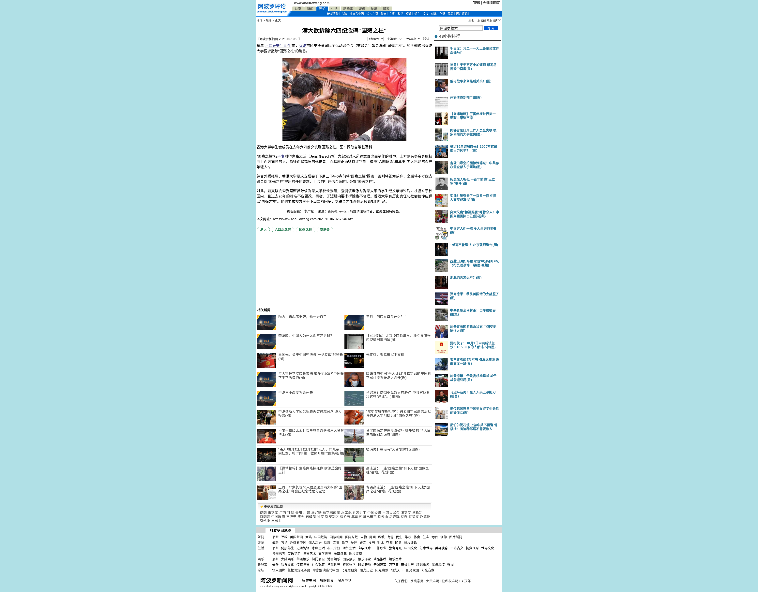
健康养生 (287, 548)
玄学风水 (364, 548)
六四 (268, 46)
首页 (298, 8)
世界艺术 (309, 553)
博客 (386, 8)
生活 (334, 8)
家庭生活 (318, 548)
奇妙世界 (407, 564)
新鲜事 (348, 8)
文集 (392, 13)
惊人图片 (278, 570)
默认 (426, 38)
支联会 (325, 229)
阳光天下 (397, 570)
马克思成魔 (331, 513)
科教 (381, 537)
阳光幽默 (381, 570)
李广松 (309, 211)
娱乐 (362, 8)
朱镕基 (273, 513)
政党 (400, 13)
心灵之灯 (333, 548)
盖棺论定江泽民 (299, 570)
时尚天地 (364, 564)
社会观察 (318, 564)
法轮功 (417, 513)
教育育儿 (395, 548)
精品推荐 (380, 559)
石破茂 (311, 517)
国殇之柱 (305, 229)
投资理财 (472, 548)
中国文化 (410, 548)
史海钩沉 (303, 548)
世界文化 (487, 548)
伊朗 (263, 513)
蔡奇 (404, 517)
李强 (301, 517)
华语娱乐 (303, 559)
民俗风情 (438, 564)
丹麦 (281, 156)
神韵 (290, 513)
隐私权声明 (450, 581)
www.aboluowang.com (311, 3)
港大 (263, 229)
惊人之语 (372, 13)
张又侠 (406, 513)
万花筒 (394, 564)
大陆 (308, 537)
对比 (434, 13)
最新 (333, 13)
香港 (302, 46)
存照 (442, 13)
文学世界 (324, 553)
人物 (363, 537)
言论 (344, 13)
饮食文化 (287, 564)
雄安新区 (332, 517)
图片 (462, 13)
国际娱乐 (349, 559)
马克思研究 (349, 570)
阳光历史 (366, 570)
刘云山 (383, 517)
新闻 (310, 8)
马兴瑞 (316, 513)
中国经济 (374, 513)
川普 (306, 513)
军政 (284, 537)
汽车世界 (333, 564)
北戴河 (356, 517)
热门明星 (318, 559)
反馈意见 (416, 581)
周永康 (265, 521)
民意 (451, 13)
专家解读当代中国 (326, 570)
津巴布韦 (370, 517)
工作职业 (380, 548)
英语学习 (294, 553)
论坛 (374, 8)
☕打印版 (474, 20)
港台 (435, 537)
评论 (322, 8)
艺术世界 (426, 548)
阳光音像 (427, 570)
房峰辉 (394, 517)
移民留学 (349, 564)
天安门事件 (281, 46)
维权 (408, 537)
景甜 (298, 513)
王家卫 (276, 521)
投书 (425, 13)
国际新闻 (336, 537)
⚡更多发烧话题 (271, 506)
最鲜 (275, 564)
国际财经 (351, 537)
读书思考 (278, 553)
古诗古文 (456, 548)
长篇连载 (340, 553)
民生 (399, 537)
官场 (390, 537)
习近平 (361, 513)
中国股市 (278, 517)
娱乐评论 (364, 559)
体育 (417, 537)
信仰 (443, 537)
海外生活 (349, 548)
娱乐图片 (395, 559)
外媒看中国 (357, 13)
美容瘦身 (441, 548)
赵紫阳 (425, 517)
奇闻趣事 (380, 564)
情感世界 (303, 564)
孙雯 (320, 517)
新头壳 (333, 211)
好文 (417, 13)
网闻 (372, 537)
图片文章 (355, 553)
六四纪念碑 (283, 229)
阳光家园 (412, 570)
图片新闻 (455, 537)
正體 (477, 2)
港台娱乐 (333, 559)
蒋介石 (345, 517)
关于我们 (401, 581)
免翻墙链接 (491, 2)
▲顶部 (466, 581)
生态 (426, 537)
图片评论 (410, 542)
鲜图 (450, 564)
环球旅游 (422, 564)
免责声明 (432, 581)
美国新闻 (296, 537)
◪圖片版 (487, 20)
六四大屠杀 (391, 513)
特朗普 (265, 517)
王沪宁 (291, 517)
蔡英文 (414, 517)
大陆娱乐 (287, 559)
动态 (384, 13)
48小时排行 (449, 36)
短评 (409, 13)
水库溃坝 (348, 513)
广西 (282, 513)
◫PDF (497, 20)
